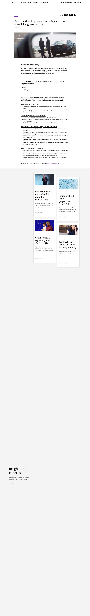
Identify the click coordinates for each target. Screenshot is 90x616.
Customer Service (68, 2)
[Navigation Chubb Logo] (13, 3)
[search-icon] (80, 2)
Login (78, 2)
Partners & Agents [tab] (45, 2)
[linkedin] (67, 15)
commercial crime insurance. (52, 163)
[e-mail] (70, 15)
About (62, 2)
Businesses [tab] (36, 2)
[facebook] (65, 15)
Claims (74, 2)
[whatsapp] (72, 15)
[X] (75, 15)
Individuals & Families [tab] (26, 2)
